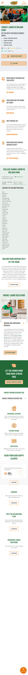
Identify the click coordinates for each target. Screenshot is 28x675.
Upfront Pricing (14, 431)
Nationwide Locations (14, 414)
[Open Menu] (2, 3)
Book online (10, 113)
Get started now (14, 285)
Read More (14, 482)
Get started (10, 92)
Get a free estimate (12, 158)
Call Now (15, 63)
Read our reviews (11, 134)
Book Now (22, 6)
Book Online (14, 446)
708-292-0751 (24, 3)
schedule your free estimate (14, 382)
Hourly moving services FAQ (12, 398)
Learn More (14, 503)
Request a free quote (16, 56)
